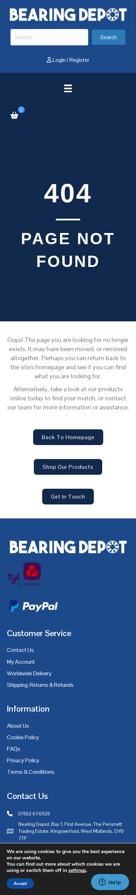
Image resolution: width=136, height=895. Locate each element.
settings (77, 870)
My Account (21, 661)
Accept (20, 883)
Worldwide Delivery (29, 673)
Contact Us (20, 650)
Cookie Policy (23, 737)
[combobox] (49, 37)
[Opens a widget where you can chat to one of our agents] (110, 883)
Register (79, 60)
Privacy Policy (23, 760)
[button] (109, 37)
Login (59, 60)
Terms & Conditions (30, 772)
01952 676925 (34, 813)
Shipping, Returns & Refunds (40, 685)
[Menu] (68, 88)
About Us (18, 725)
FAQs (13, 748)
